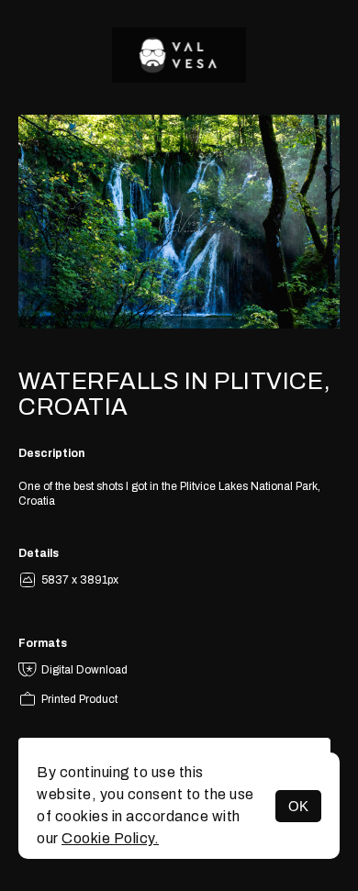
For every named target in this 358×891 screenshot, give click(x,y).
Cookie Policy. (110, 838)
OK (298, 806)
